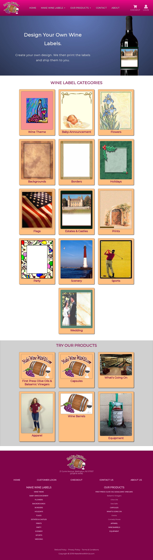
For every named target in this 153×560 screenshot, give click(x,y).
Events (114, 515)
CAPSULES (114, 507)
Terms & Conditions (90, 550)
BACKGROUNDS (38, 504)
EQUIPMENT (114, 531)
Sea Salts (114, 504)
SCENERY (39, 531)
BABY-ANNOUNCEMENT (39, 496)
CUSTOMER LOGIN (46, 480)
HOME (32, 8)
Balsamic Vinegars (114, 496)
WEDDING (39, 539)
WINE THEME (39, 492)
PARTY (38, 527)
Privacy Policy (74, 550)
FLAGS (38, 515)
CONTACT (101, 8)
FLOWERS (39, 500)
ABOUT (116, 8)
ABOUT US (136, 480)
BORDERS (39, 507)
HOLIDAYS (39, 511)
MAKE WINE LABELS (38, 487)
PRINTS (39, 523)
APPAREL (114, 523)
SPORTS (39, 535)
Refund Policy (60, 550)
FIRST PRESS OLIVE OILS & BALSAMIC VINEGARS (114, 492)
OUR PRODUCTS (114, 487)
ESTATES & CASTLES (39, 519)
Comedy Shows (114, 519)
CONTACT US (106, 480)
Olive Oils (114, 500)
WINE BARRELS (114, 527)
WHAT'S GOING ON (114, 511)
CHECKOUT (76, 480)
